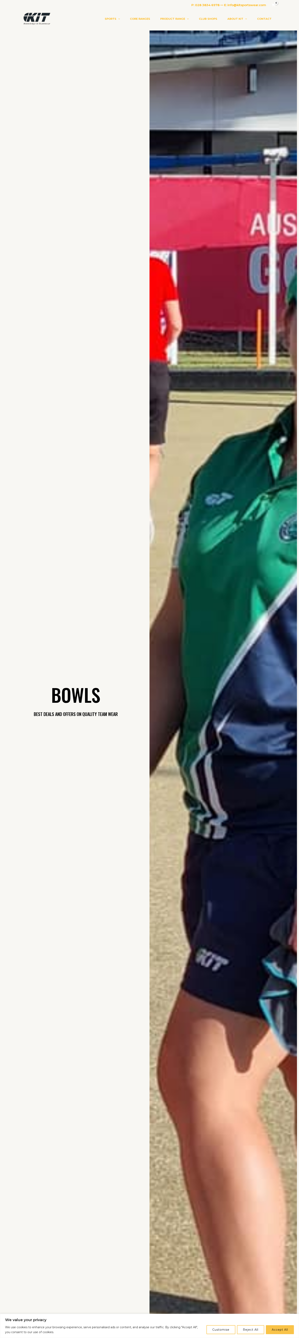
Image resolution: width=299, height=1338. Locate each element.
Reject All (250, 1329)
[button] (118, 18)
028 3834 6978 (207, 5)
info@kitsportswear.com (246, 5)
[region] (149, 1326)
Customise (220, 1329)
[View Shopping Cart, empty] (273, 5)
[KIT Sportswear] (36, 18)
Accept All (280, 1329)
